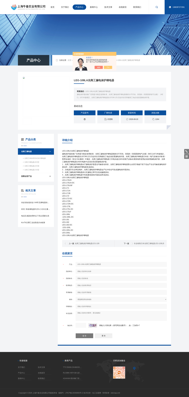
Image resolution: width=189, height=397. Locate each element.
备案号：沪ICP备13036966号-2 (70, 393)
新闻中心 (94, 7)
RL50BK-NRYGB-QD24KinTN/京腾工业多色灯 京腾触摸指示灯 (72, 373)
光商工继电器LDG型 (31, 166)
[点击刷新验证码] (92, 325)
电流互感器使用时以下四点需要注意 (35, 216)
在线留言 (123, 7)
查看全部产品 (26, 176)
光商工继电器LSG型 (31, 170)
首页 (52, 7)
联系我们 (137, 7)
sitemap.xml (115, 393)
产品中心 (79, 7)
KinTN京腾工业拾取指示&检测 (33, 222)
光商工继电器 (26, 151)
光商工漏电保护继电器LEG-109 (87, 243)
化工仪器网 (96, 393)
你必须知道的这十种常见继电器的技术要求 (36, 202)
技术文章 (108, 7)
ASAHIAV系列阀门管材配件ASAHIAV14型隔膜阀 (72, 378)
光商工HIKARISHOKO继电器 (35, 158)
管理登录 (105, 393)
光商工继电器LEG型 (31, 162)
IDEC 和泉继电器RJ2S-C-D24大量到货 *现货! (36, 209)
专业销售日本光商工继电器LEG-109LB (149, 243)
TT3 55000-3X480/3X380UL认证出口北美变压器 (72, 367)
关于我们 (65, 7)
